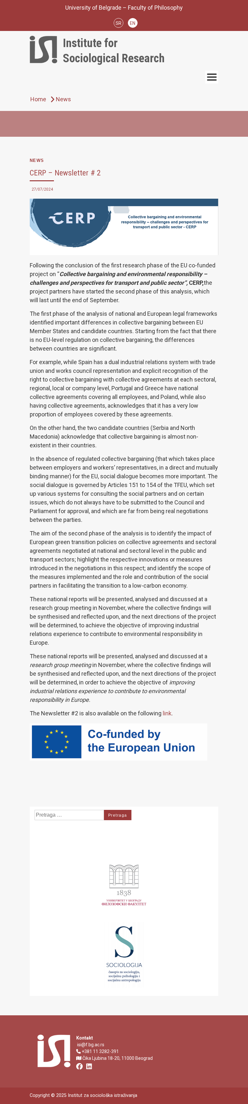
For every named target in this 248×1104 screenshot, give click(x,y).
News (37, 160)
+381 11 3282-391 (100, 1051)
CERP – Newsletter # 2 (65, 172)
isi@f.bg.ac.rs (90, 1044)
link (167, 713)
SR (118, 23)
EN (132, 23)
